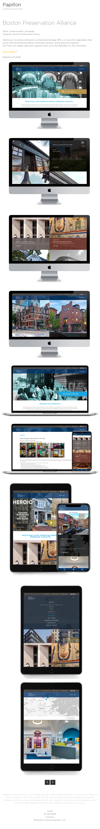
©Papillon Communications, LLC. (50, 820)
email (50, 811)
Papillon (13, 6)
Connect (50, 817)
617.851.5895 (50, 814)
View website (9, 52)
